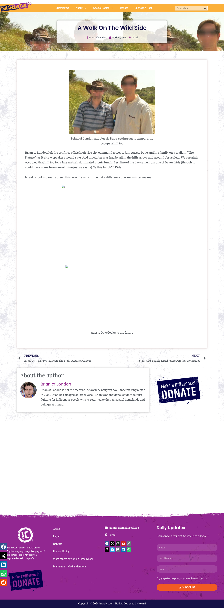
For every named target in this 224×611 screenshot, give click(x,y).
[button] (3, 546)
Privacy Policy (61, 551)
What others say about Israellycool (73, 559)
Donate (124, 7)
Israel (135, 37)
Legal (56, 536)
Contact (57, 543)
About (79, 7)
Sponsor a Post (143, 7)
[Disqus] (112, 468)
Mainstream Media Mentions (69, 566)
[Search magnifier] (205, 8)
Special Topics (101, 7)
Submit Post (62, 7)
